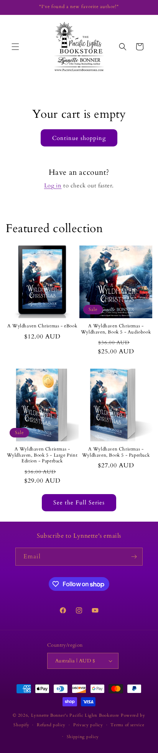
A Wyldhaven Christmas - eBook (42, 326)
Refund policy (51, 725)
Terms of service (127, 725)
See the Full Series (79, 502)
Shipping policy (83, 737)
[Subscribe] (133, 557)
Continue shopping (79, 138)
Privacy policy (88, 725)
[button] (15, 46)
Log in (53, 185)
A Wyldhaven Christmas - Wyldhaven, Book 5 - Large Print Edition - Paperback (42, 455)
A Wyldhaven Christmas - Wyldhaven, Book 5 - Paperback (116, 452)
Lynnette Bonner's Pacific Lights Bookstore (75, 715)
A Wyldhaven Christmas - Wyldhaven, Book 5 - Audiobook (116, 329)
